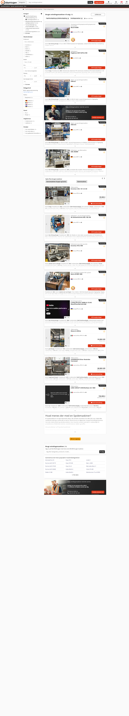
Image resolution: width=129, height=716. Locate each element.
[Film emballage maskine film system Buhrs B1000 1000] (57, 281)
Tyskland (30, 100)
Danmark (28, 92)
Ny (26, 113)
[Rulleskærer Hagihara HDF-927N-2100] (57, 60)
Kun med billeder (30, 129)
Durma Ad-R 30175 (50, 463)
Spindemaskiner (5, 6)
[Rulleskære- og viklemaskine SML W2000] (57, 158)
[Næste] (68, 33)
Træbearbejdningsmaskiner (32, 29)
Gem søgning (76, 439)
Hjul (25, 6)
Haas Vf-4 (68, 460)
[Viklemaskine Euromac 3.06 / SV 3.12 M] (57, 196)
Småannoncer (29, 121)
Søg (91, 2)
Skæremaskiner (81, 181)
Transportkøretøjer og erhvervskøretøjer (31, 25)
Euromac (28, 45)
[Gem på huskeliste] (104, 26)
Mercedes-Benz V (91, 466)
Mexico (29, 102)
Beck (27, 47)
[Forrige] (46, 33)
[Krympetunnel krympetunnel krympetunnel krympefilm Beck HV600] (57, 33)
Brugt (27, 114)
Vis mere (75, 475)
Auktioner (28, 123)
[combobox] (33, 97)
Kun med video (29, 131)
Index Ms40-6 (69, 472)
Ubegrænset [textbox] (29, 97)
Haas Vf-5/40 (69, 463)
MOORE (28, 50)
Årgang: (25, 73)
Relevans (98, 14)
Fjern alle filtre (89, 18)
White (27, 56)
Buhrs (27, 48)
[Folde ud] (75, 47)
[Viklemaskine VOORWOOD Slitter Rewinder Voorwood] (57, 366)
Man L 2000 (89, 463)
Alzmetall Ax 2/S (49, 460)
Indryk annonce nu (97, 117)
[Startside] (23, 9)
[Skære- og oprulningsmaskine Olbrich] (57, 88)
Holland (30, 104)
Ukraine (30, 106)
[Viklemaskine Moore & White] (57, 338)
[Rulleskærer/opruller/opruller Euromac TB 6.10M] (57, 252)
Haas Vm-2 (69, 466)
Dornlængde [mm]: (28, 79)
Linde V (88, 460)
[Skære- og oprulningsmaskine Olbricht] (57, 131)
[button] (126, 2)
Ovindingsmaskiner (33, 19)
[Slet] (68, 18)
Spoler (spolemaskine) (17, 6)
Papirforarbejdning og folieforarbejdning (31, 16)
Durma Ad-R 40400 (50, 469)
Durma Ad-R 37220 (50, 466)
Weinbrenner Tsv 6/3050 (93, 472)
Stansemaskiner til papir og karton (56, 181)
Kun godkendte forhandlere (33, 133)
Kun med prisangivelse (31, 71)
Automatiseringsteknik (32, 31)
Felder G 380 (48, 472)
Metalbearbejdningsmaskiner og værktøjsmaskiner (33, 22)
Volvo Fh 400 (89, 469)
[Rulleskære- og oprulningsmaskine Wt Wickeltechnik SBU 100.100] (57, 224)
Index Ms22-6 (69, 469)
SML (27, 52)
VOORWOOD (29, 54)
